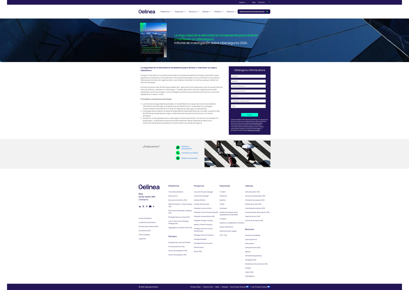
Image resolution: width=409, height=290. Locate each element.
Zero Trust (223, 235)
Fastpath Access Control (203, 208)
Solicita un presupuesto (186, 147)
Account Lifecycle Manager (203, 192)
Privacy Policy (195, 287)
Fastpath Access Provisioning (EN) (206, 212)
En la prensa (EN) (145, 231)
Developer (223, 208)
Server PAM (198, 251)
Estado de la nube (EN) (253, 204)
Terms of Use (208, 287)
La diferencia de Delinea (147, 222)
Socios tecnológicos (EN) (177, 255)
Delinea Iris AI (173, 196)
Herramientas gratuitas (253, 256)
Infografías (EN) (250, 260)
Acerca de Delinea (145, 218)
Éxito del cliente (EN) (252, 192)
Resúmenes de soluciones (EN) (256, 264)
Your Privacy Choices (238, 287)
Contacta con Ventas (189, 153)
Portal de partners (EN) (176, 247)
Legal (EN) (142, 239)
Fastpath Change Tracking (203, 220)
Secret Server (199, 247)
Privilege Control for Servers (204, 235)
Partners (217, 11)
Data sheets (249, 243)
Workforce (223, 196)
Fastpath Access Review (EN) (204, 216)
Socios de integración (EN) (177, 251)
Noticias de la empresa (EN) (148, 226)
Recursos (193, 11)
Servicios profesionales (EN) (255, 196)
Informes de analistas (252, 235)
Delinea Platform (200, 200)
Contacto (261, 2)
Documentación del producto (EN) (257, 212)
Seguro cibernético (226, 227)
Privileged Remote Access (203, 243)
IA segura (223, 219)
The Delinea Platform (175, 192)
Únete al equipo (144, 235)
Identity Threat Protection (203, 224)
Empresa (230, 11)
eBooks (248, 252)
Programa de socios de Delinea (179, 242)
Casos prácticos (251, 239)
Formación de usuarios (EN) (255, 200)
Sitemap (225, 287)
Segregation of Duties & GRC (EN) (180, 228)
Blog (253, 2)
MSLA (217, 287)
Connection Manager (201, 196)
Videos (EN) (249, 272)
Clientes (205, 11)
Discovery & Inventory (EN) (177, 200)
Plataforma (165, 11)
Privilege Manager (200, 239)
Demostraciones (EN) (253, 247)
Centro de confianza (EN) (254, 220)
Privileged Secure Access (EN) (179, 217)
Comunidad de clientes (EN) (255, 208)
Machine (223, 200)
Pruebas (248, 268)
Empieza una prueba (189, 158)
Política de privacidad (254, 130)
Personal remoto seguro (228, 231)
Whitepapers (249, 276)
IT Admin (223, 192)
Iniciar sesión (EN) (147, 196)
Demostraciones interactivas (252, 11)
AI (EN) (222, 204)
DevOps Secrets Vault (201, 204)
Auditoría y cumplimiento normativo (232, 223)
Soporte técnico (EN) (252, 216)
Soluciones (179, 11)
